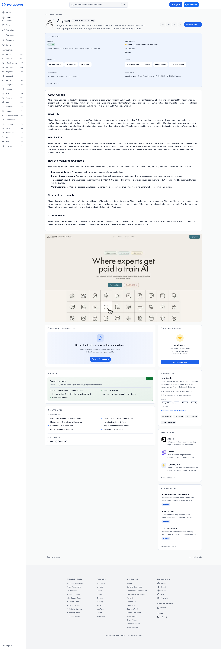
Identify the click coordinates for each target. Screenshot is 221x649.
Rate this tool (181, 362)
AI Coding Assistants (75, 583)
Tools (51, 14)
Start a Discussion (100, 359)
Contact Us (131, 602)
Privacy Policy (132, 627)
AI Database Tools (74, 605)
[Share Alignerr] (174, 24)
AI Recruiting (160, 64)
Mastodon (101, 605)
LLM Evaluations (177, 64)
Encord (61, 76)
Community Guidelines (136, 594)
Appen (52, 76)
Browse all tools (167, 478)
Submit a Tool (132, 609)
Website (168, 416)
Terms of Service (133, 624)
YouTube (100, 609)
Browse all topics (167, 546)
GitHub (180, 416)
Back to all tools (53, 557)
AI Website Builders (74, 609)
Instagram (101, 616)
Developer (129, 73)
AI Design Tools (73, 602)
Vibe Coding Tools (74, 598)
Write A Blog (132, 616)
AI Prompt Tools (73, 594)
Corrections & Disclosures (137, 590)
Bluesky (100, 602)
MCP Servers (72, 590)
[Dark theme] (166, 617)
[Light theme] (162, 617)
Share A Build (132, 620)
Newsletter (131, 605)
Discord (100, 594)
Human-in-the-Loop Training (138, 64)
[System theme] (158, 617)
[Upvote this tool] (162, 24)
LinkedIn (100, 587)
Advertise (130, 598)
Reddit (99, 590)
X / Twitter (193, 416)
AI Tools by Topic (74, 579)
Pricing (50, 41)
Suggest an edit (195, 557)
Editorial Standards (134, 587)
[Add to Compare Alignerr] (180, 24)
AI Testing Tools (73, 613)
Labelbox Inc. (130, 76)
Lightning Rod (73, 76)
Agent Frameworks (74, 587)
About (129, 583)
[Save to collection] (168, 24)
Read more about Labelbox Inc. (173, 411)
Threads (100, 598)
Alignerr (59, 14)
